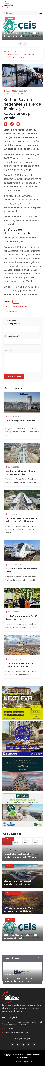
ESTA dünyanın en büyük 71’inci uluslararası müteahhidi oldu (18, 910)
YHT (16, 302)
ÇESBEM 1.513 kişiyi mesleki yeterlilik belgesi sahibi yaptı (20, 937)
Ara (40, 13)
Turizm (9, 866)
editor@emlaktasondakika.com (16, 1033)
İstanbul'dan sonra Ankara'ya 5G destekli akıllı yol (21, 617)
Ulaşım (19, 51)
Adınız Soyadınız (12, 323)
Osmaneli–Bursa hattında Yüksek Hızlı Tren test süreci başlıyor (21, 520)
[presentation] (20, 44)
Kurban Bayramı (11, 311)
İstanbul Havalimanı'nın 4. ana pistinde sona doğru (20, 472)
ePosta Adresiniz (11, 336)
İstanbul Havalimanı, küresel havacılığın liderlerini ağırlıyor (18, 882)
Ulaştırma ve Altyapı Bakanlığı (16, 306)
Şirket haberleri (13, 893)
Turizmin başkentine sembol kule (21, 420)
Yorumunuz (8, 350)
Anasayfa (10, 51)
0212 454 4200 (10, 1029)
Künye (18, 1062)
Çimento (10, 920)
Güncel (9, 18)
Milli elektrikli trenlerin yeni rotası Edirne (21, 570)
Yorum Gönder (14, 376)
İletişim (25, 1062)
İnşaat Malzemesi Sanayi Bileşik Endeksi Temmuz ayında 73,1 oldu (19, 34)
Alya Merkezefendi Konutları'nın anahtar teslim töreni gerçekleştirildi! (22, 980)
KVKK (32, 1062)
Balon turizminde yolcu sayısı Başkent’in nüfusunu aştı (19, 665)
